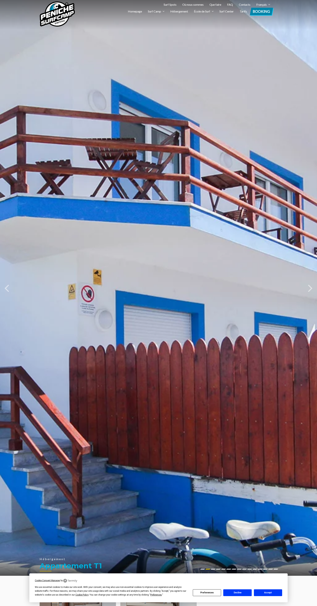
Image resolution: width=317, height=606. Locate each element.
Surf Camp (154, 11)
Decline (237, 592)
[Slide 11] (260, 569)
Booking (261, 11)
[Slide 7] (239, 569)
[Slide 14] (275, 569)
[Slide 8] (244, 569)
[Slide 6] (234, 569)
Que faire (215, 4)
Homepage (135, 11)
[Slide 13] (270, 569)
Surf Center (226, 11)
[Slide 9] (249, 569)
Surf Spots (170, 4)
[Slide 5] (228, 569)
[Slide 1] (207, 569)
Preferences (207, 592)
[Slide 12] (265, 569)
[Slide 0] (202, 569)
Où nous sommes (193, 4)
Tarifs (243, 11)
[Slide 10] (254, 569)
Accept (268, 592)
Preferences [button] (156, 595)
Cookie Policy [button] (81, 595)
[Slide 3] (218, 569)
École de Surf (202, 11)
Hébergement (179, 11)
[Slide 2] (213, 569)
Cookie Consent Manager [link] (47, 580)
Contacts (244, 4)
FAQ (230, 4)
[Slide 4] (223, 569)
